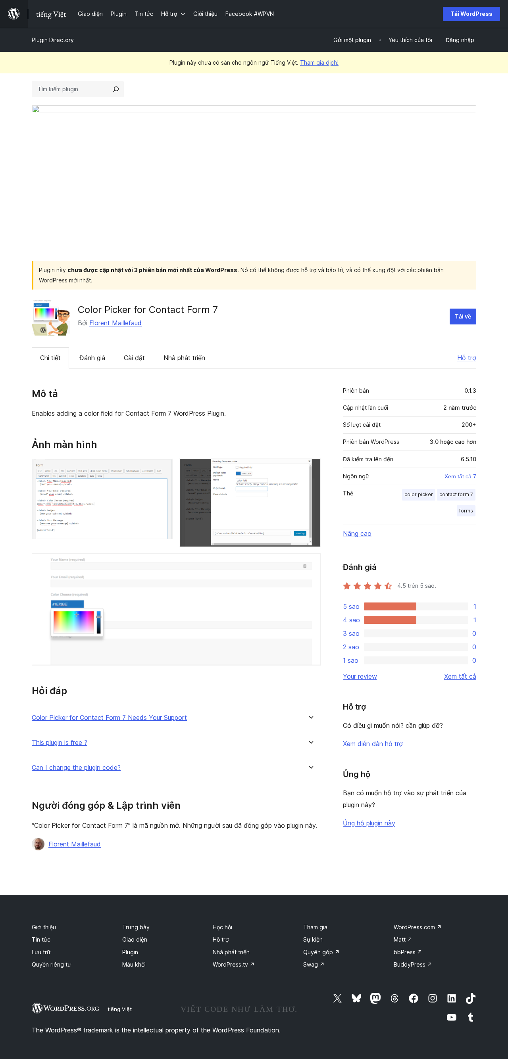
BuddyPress (413, 964)
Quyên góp (321, 952)
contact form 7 (456, 494)
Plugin (130, 952)
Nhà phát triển (184, 358)
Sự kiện (313, 939)
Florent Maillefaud (115, 323)
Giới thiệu (44, 927)
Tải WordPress (471, 13)
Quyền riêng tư (51, 964)
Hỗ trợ (466, 358)
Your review (360, 676)
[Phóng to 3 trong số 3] (310, 564)
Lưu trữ (41, 952)
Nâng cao (357, 533)
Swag (314, 964)
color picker (418, 494)
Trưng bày (136, 927)
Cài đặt (134, 358)
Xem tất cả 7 (460, 476)
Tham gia (315, 927)
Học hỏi (222, 927)
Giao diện (134, 939)
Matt (403, 939)
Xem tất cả (460, 676)
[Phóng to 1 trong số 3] (162, 469)
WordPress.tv (234, 964)
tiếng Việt (120, 1009)
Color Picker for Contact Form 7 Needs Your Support (109, 717)
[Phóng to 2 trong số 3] (310, 469)
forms (466, 511)
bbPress (408, 952)
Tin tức (41, 939)
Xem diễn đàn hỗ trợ (373, 744)
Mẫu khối (134, 964)
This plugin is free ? (59, 742)
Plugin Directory (53, 39)
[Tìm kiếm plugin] (116, 89)
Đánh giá (92, 358)
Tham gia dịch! (319, 62)
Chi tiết (50, 358)
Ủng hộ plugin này (369, 823)
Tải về (463, 316)
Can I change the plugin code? (76, 767)
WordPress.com (418, 927)
